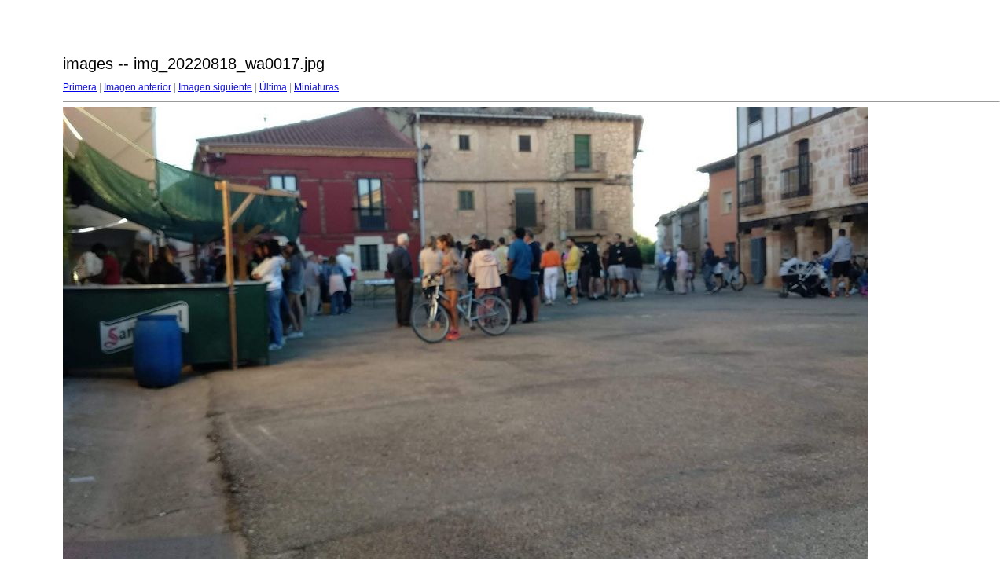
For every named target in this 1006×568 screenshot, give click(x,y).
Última (273, 87)
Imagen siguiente (215, 87)
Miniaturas (316, 87)
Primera (80, 87)
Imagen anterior (137, 87)
